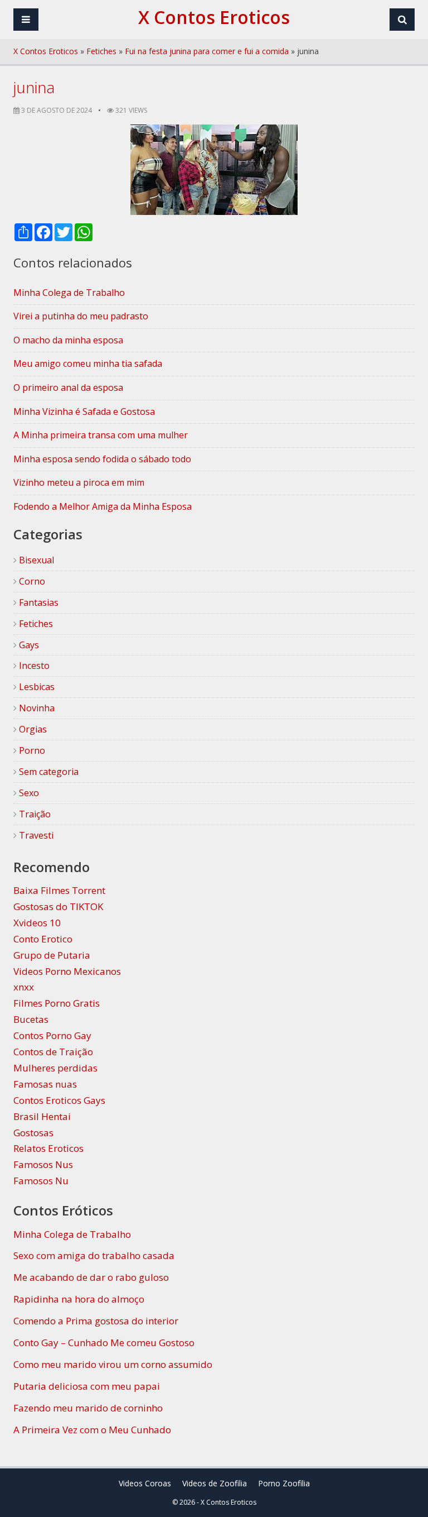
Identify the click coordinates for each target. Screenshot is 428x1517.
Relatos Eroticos (48, 1148)
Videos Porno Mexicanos (67, 971)
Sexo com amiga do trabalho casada (93, 1255)
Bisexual (35, 560)
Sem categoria (48, 771)
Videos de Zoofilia (214, 1483)
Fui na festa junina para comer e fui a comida (207, 51)
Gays (28, 645)
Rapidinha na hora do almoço (78, 1299)
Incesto (33, 665)
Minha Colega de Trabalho (72, 1234)
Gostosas (33, 1132)
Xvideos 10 (37, 922)
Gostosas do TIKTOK (58, 906)
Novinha (36, 708)
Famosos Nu (41, 1180)
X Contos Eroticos (45, 51)
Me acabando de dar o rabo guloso (91, 1277)
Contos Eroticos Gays (59, 1100)
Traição (34, 814)
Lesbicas (36, 687)
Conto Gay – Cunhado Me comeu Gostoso (103, 1342)
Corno (31, 581)
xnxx (23, 986)
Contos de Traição (53, 1051)
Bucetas (30, 1019)
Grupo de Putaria (51, 955)
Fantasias (38, 602)
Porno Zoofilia (284, 1483)
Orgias (32, 729)
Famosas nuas (45, 1084)
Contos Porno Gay (52, 1035)
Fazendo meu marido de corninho (88, 1407)
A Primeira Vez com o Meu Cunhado (92, 1429)
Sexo (28, 793)
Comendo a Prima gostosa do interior (95, 1320)
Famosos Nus (43, 1164)
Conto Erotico (42, 938)
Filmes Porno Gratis (56, 1003)
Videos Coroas (145, 1483)
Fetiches (101, 51)
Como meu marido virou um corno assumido (112, 1364)
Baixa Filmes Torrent (59, 890)
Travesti (35, 835)
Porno (31, 750)
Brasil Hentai (42, 1116)
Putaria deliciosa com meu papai (86, 1386)
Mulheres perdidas (55, 1067)
